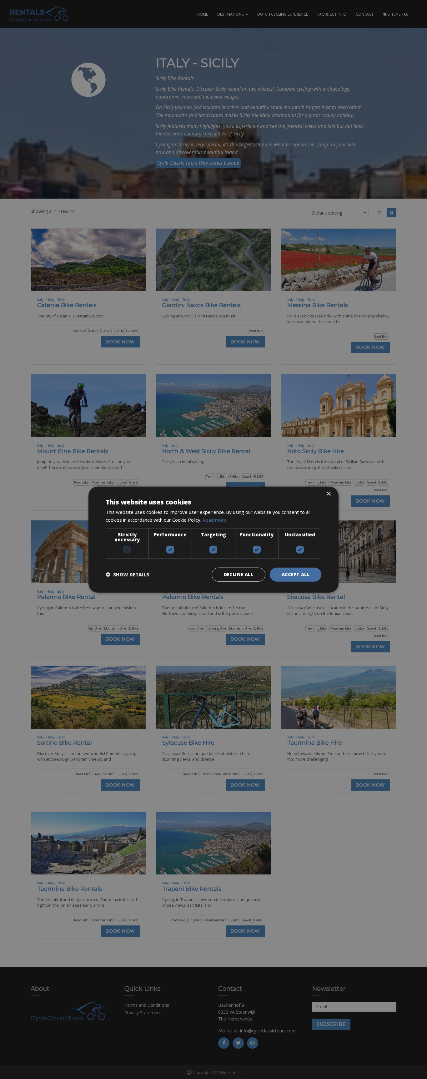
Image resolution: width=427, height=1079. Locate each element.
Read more (215, 520)
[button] (127, 574)
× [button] (328, 494)
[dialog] (213, 539)
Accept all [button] (295, 574)
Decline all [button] (238, 574)
